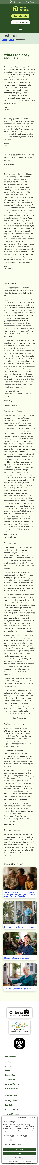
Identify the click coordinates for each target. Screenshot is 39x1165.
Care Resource (11, 1079)
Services (8, 1066)
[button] (20, 28)
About (11, 40)
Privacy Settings (12, 1109)
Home (4, 40)
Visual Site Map (11, 1088)
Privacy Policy (11, 1100)
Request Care (10, 1075)
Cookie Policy (11, 1105)
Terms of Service (12, 1114)
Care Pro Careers (12, 1084)
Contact (8, 1062)
